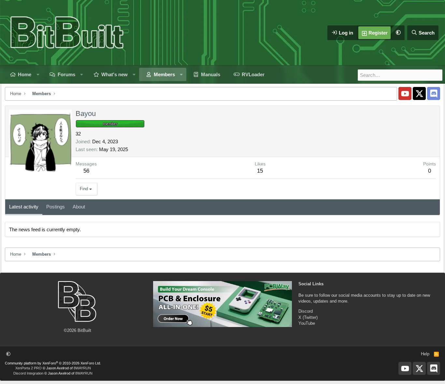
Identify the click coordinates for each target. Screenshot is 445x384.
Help (425, 353)
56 (86, 171)
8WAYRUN (82, 368)
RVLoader (253, 74)
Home (24, 74)
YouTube (306, 323)
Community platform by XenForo (53, 363)
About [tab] (79, 206)
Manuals (210, 74)
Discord (305, 311)
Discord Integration (28, 373)
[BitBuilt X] (419, 93)
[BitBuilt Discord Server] (433, 93)
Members (164, 74)
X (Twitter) (308, 317)
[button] (398, 32)
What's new (114, 74)
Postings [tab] (55, 206)
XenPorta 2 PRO (28, 368)
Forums (66, 74)
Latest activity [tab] (23, 206)
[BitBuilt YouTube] (404, 93)
